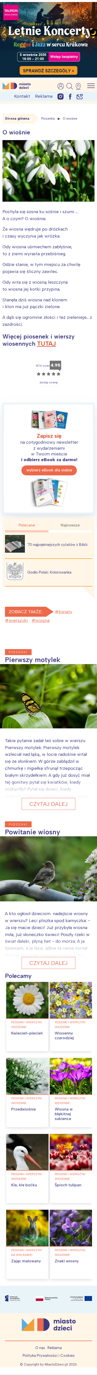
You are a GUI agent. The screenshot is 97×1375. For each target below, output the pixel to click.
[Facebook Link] (70, 96)
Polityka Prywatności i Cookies (49, 1355)
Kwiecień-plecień (27, 1033)
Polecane (27, 525)
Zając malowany (26, 1261)
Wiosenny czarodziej (64, 1035)
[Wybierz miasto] (80, 86)
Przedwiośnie (23, 1109)
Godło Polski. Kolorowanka (49, 572)
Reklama (43, 96)
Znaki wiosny (67, 1261)
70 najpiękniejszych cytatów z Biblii (57, 544)
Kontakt (22, 96)
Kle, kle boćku (24, 1185)
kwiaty (65, 611)
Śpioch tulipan (68, 1185)
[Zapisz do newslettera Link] (80, 96)
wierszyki (18, 620)
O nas (40, 1348)
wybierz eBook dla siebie (49, 470)
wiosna (42, 620)
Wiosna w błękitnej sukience (64, 1114)
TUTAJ (46, 343)
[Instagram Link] (60, 96)
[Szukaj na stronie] (69, 86)
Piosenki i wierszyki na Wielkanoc (26, 1252)
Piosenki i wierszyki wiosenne (26, 1025)
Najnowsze (70, 525)
